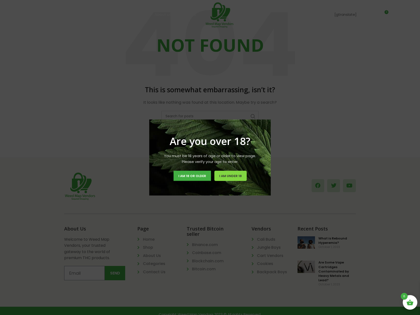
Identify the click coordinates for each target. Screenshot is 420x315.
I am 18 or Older (192, 176)
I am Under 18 (230, 176)
